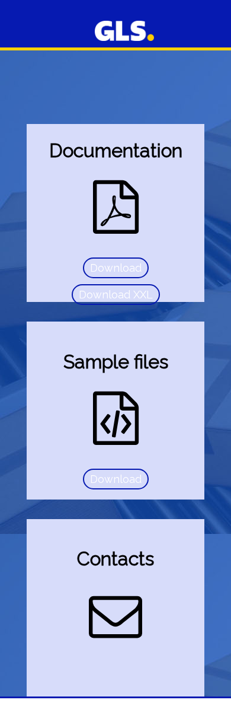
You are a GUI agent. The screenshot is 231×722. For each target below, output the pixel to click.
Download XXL (116, 294)
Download (116, 268)
